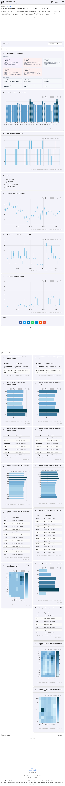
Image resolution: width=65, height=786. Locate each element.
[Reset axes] (58, 97)
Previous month (6, 49)
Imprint (28, 769)
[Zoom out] (53, 97)
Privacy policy (35, 769)
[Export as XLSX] (61, 97)
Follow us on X (32, 770)
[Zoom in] (51, 97)
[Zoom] (45, 97)
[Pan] (48, 97)
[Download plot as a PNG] (43, 97)
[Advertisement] (32, 29)
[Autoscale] (55, 97)
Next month (60, 49)
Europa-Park (8, 6)
